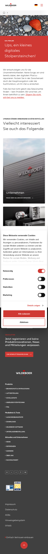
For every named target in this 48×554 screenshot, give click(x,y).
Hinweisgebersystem (15, 520)
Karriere (9, 451)
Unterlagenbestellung (15, 431)
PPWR (8, 526)
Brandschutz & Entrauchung (17, 388)
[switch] (41, 279)
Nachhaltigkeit (12, 460)
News (8, 442)
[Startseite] (10, 5)
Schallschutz (11, 398)
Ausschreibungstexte (14, 417)
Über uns (9, 455)
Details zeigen (33, 305)
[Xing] (11, 472)
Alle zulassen (24, 314)
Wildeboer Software (14, 427)
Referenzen (11, 446)
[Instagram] (16, 472)
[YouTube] (25, 472)
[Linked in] (7, 472)
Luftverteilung (12, 393)
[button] (42, 5)
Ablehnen (24, 322)
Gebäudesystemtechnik (15, 402)
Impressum (10, 504)
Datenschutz (11, 510)
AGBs (7, 515)
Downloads (11, 421)
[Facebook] (21, 472)
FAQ (7, 407)
